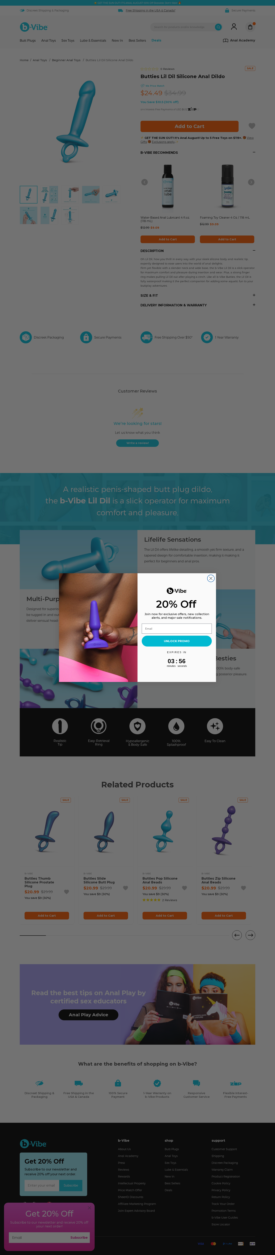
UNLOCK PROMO (177, 641)
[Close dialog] (210, 578)
